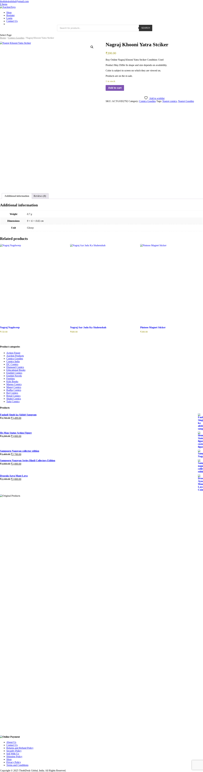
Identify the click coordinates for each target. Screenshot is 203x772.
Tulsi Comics (13, 401)
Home (3, 38)
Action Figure (13, 353)
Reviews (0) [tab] (40, 196)
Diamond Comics (15, 367)
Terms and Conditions (17, 765)
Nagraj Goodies (186, 101)
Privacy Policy (13, 762)
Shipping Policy (14, 756)
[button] (92, 47)
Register (10, 15)
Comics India (13, 361)
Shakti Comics (13, 398)
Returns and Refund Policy (19, 748)
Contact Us (12, 21)
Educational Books (15, 370)
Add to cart (114, 87)
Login (9, 18)
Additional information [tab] (16, 196)
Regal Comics (13, 395)
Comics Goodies (16, 38)
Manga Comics (14, 384)
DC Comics (12, 364)
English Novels (14, 375)
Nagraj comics (169, 101)
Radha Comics (13, 390)
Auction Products (15, 355)
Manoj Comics (13, 387)
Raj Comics (12, 393)
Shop (9, 12)
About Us (11, 742)
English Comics (14, 373)
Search (145, 28)
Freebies (10, 378)
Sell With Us (12, 753)
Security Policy (14, 750)
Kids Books (12, 381)
